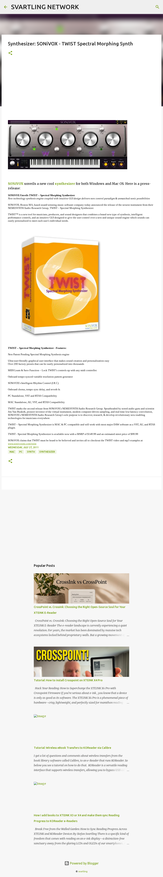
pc (20, 451)
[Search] (157, 7)
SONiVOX (15, 184)
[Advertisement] (81, 90)
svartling (82, 871)
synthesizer (65, 184)
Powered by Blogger (84, 863)
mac (12, 451)
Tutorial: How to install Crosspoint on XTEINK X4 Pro (68, 680)
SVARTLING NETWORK (45, 6)
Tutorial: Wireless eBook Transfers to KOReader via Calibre (72, 747)
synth (31, 451)
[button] (10, 53)
